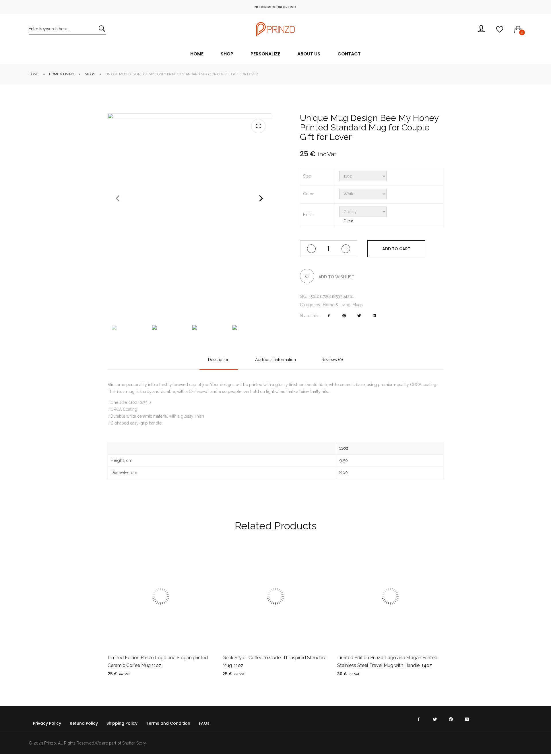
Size (307, 176)
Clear (348, 221)
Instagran (467, 718)
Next (261, 198)
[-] (311, 248)
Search (102, 28)
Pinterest (451, 718)
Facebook (418, 718)
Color (308, 194)
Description (218, 359)
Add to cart (396, 249)
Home (34, 74)
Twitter (434, 718)
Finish (308, 215)
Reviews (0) (332, 359)
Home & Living (61, 74)
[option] (129, 327)
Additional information (275, 359)
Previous (117, 198)
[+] (346, 248)
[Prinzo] (275, 29)
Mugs (90, 74)
